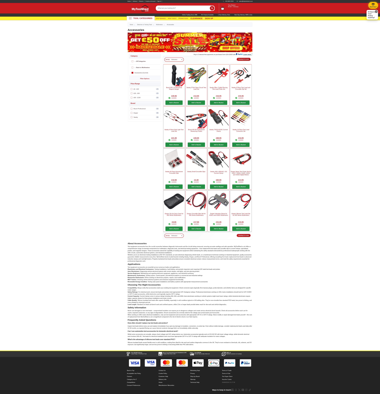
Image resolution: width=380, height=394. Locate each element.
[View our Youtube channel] (242, 389)
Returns (141, 1)
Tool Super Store (227, 376)
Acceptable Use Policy (134, 373)
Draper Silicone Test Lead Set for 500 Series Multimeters (241, 214)
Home (129, 1)
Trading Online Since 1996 (174, 353)
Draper (146, 113)
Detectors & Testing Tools (144, 24)
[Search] (212, 8)
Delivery (135, 1)
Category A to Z (132, 379)
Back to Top (130, 370)
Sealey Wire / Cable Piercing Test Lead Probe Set (219, 88)
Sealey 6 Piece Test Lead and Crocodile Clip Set (241, 88)
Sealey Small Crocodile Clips (196, 171)
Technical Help (194, 382)
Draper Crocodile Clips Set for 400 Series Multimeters (196, 214)
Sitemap (192, 379)
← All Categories (140, 61)
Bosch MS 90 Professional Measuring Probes (196, 130)
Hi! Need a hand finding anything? (371, 14)
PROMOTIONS (183, 18)
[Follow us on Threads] (236, 389)
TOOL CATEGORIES (142, 18)
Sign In (159, 1)
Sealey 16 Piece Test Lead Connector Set (241, 130)
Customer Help (163, 376)
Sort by (168, 59)
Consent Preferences (133, 385)
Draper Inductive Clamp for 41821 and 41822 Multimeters (218, 214)
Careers (129, 376)
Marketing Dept (195, 370)
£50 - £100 (146, 97)
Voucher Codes (227, 379)
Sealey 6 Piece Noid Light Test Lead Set (173, 130)
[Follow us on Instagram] (246, 389)
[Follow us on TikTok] (249, 389)
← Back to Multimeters (142, 67)
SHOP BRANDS (161, 18)
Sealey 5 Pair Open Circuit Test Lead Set (196, 88)
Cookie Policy (163, 373)
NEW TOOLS (172, 18)
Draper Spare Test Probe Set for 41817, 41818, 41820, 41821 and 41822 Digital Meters (241, 173)
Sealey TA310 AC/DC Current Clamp (218, 130)
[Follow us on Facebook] (232, 389)
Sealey (146, 117)
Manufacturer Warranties (166, 385)
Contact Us (162, 370)
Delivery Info (162, 379)
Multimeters (159, 24)
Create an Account (150, 1)
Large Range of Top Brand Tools (139, 353)
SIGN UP (209, 18)
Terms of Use (226, 373)
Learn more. (247, 54)
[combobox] (182, 8)
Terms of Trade (226, 370)
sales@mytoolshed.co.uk (246, 1)
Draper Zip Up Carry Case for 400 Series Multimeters (174, 214)
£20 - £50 (146, 93)
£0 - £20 (146, 89)
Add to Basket (174, 102)
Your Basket (232, 5)
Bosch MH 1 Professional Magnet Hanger (174, 88)
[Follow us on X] (239, 389)
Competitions (131, 382)
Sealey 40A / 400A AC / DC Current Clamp (218, 172)
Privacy (192, 373)
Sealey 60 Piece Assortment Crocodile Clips (174, 172)
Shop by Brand (195, 376)
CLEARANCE (196, 18)
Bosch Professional (146, 108)
